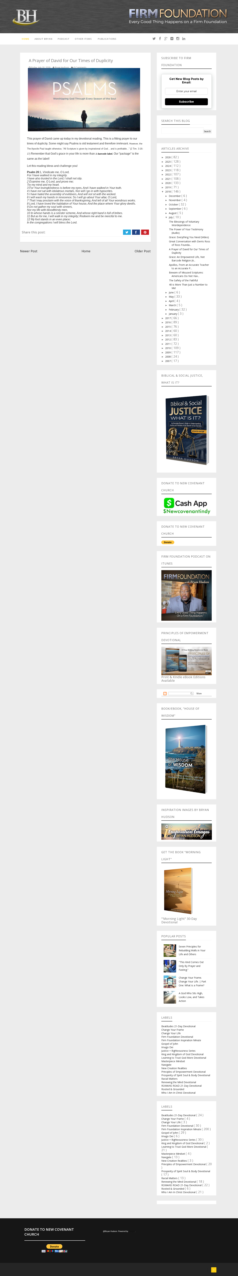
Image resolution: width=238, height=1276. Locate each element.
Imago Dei (167, 1047)
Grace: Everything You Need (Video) (189, 237)
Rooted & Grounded (172, 1089)
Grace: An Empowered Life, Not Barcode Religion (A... (187, 258)
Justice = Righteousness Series (178, 1050)
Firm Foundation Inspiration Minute (181, 1040)
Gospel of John (169, 1043)
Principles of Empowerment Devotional (183, 1071)
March (173, 305)
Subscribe (186, 101)
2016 (168, 322)
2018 (168, 191)
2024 (168, 165)
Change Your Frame (172, 1029)
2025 (168, 161)
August (173, 213)
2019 (168, 187)
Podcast (64, 38)
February (174, 309)
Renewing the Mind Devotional (178, 1082)
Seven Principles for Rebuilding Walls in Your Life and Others (192, 950)
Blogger (132, 1231)
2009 (168, 352)
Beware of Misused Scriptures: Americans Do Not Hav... (186, 274)
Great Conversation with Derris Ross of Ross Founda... (189, 243)
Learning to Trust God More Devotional (183, 1057)
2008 (168, 356)
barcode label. (105, 153)
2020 (168, 183)
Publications (107, 38)
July (171, 217)
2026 (168, 157)
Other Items (83, 38)
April (171, 301)
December (175, 196)
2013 (168, 335)
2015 (168, 326)
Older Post (143, 251)
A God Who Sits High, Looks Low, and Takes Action (191, 997)
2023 (168, 170)
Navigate (166, 1064)
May (171, 296)
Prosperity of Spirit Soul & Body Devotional (185, 1075)
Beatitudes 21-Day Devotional (178, 1026)
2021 (168, 178)
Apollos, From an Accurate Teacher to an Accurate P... (189, 266)
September (175, 208)
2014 (168, 331)
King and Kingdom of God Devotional (182, 1054)
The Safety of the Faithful (183, 280)
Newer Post (28, 251)
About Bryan (43, 38)
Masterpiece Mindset (173, 1061)
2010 (168, 348)
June (171, 292)
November (175, 200)
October (174, 204)
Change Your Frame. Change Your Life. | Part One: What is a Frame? (192, 981)
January (173, 313)
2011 (168, 343)
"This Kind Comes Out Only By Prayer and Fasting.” (191, 965)
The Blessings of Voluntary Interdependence (184, 223)
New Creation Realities (174, 1068)
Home (25, 38)
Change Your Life (171, 1033)
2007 (168, 361)
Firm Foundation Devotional (177, 1036)
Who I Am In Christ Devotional (178, 1092)
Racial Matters (169, 1078)
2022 (168, 174)
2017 (168, 318)
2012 (168, 339)
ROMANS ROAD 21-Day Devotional (181, 1085)
